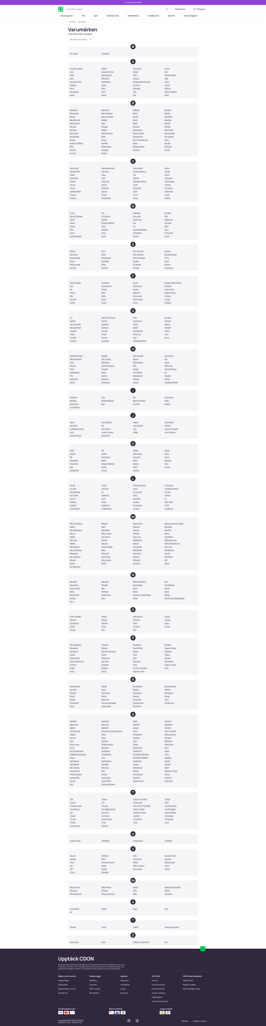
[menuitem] (67, 15)
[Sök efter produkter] (166, 9)
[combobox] (118, 9)
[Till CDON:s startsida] (60, 9)
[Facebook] (137, 1021)
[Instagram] (129, 1021)
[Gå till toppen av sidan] (202, 948)
